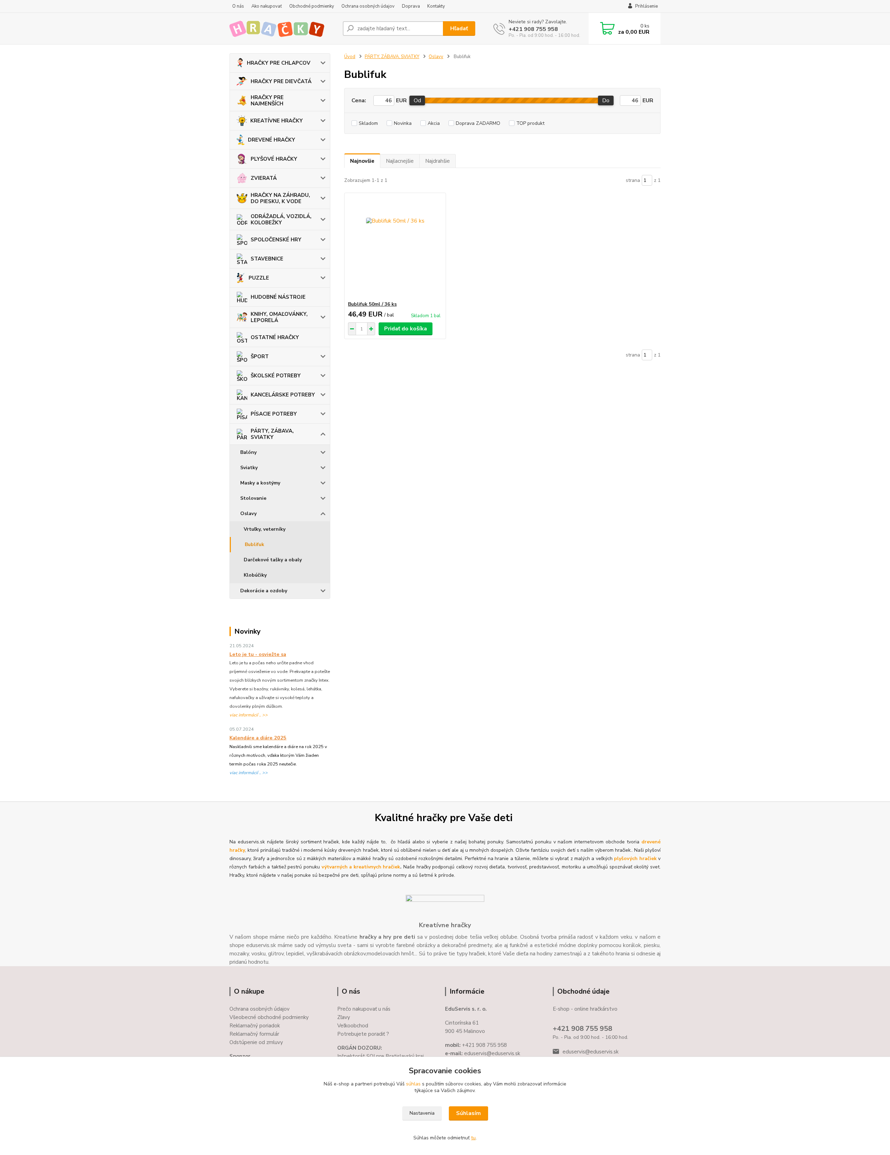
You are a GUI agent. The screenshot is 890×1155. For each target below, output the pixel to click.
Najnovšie (362, 161)
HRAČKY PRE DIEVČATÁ (281, 81)
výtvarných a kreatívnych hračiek (361, 867)
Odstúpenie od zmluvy (256, 1042)
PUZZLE (259, 277)
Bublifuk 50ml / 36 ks (372, 304)
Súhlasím (468, 1113)
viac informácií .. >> (248, 715)
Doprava (411, 6)
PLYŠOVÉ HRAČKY (274, 158)
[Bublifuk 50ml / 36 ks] (395, 246)
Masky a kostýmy (260, 483)
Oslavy (248, 513)
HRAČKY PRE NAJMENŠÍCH (267, 100)
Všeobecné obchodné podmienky (269, 1017)
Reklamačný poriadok (254, 1025)
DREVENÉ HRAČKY (271, 139)
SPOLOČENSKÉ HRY (276, 239)
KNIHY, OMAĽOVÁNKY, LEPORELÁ (279, 317)
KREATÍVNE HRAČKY (276, 120)
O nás (238, 6)
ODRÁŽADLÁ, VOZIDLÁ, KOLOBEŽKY (281, 219)
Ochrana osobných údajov (368, 6)
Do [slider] (605, 100)
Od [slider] (417, 100)
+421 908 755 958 (533, 29)
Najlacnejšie (400, 161)
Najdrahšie (437, 161)
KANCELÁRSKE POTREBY (283, 394)
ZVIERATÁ (264, 178)
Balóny (248, 452)
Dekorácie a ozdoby (263, 590)
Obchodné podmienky (311, 6)
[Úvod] (283, 28)
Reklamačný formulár (254, 1033)
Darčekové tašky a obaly (273, 559)
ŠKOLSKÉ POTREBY (276, 375)
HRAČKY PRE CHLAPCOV (278, 62)
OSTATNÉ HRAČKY (275, 337)
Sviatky (249, 467)
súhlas (413, 1084)
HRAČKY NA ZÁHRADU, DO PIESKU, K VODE (280, 198)
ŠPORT (260, 356)
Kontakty (436, 6)
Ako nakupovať (266, 6)
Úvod (349, 57)
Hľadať (459, 28)
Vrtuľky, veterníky (264, 529)
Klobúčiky (255, 575)
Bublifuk (254, 544)
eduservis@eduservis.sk (590, 1051)
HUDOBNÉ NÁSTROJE (278, 297)
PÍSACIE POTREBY (274, 413)
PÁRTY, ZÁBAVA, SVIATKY (272, 434)
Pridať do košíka (405, 328)
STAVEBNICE (267, 258)
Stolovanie (253, 498)
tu (473, 1137)
